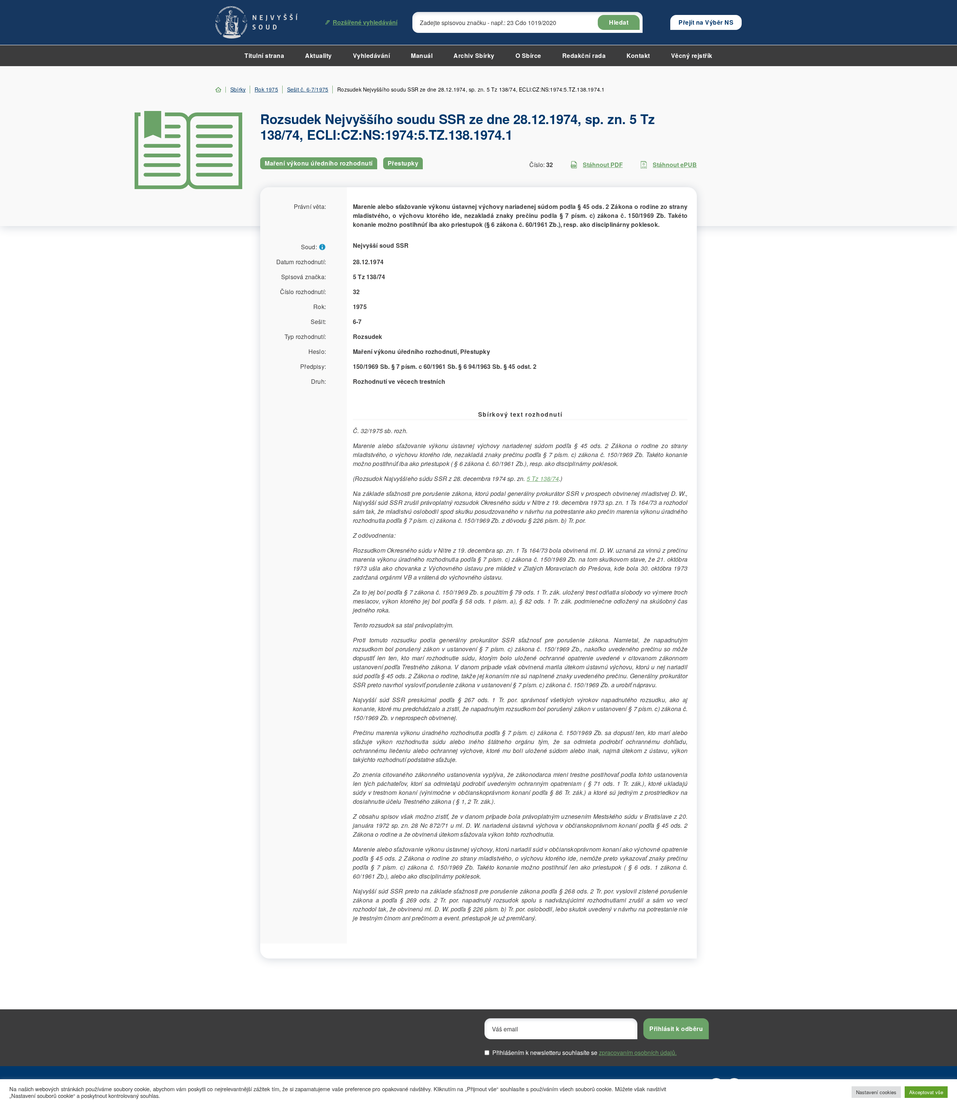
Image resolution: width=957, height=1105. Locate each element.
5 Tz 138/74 (543, 478)
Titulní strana (264, 55)
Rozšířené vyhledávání (365, 22)
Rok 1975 (266, 89)
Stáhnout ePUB (675, 164)
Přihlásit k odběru (676, 1028)
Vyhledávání (371, 55)
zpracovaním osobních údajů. (638, 1052)
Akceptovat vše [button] (926, 1092)
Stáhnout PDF (603, 164)
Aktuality (318, 55)
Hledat (618, 22)
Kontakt (638, 55)
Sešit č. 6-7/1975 (307, 89)
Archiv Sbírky (474, 55)
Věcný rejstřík (692, 55)
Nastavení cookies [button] (876, 1092)
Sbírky (238, 89)
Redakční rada (584, 55)
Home (218, 90)
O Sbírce (528, 55)
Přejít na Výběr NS (705, 22)
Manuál (422, 55)
